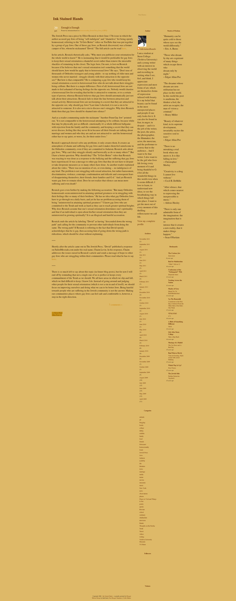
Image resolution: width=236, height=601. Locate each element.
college (141, 428)
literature (142, 466)
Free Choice (172, 368)
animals (141, 417)
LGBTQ (104, 30)
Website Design (96, 598)
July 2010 (142, 319)
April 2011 (143, 271)
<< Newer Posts (57, 313)
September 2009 (144, 372)
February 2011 (144, 281)
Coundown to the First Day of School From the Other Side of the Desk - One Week (176, 305)
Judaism (142, 458)
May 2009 (142, 393)
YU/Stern (142, 544)
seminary (142, 515)
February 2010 (144, 345)
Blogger (129, 596)
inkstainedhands (148, 48)
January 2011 (143, 287)
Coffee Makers (127, 598)
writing (141, 537)
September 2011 (144, 244)
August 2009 (143, 377)
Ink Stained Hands (68, 18)
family (141, 436)
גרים (169, 316)
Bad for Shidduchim (175, 261)
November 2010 (144, 297)
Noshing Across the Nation (175, 281)
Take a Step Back (173, 337)
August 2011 (143, 249)
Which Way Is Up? (175, 365)
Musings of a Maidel (175, 342)
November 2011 (144, 239)
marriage (142, 472)
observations (143, 493)
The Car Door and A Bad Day (174, 346)
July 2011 (142, 255)
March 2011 (143, 276)
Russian (142, 509)
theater (141, 523)
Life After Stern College (173, 333)
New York (142, 488)
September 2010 (144, 308)
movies (141, 480)
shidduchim (143, 517)
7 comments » (115, 304)
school (141, 512)
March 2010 (143, 340)
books (141, 425)
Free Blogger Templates (115, 598)
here (124, 48)
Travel (141, 531)
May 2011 (142, 265)
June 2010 (142, 324)
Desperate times (173, 274)
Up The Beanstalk (174, 299)
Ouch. (170, 326)
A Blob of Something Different (175, 323)
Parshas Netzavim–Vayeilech (174, 377)
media (141, 474)
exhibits (141, 433)
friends (141, 441)
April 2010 (143, 335)
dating (141, 431)
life (140, 463)
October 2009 (143, 367)
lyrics (141, 469)
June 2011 (142, 260)
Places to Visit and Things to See (147, 500)
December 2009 (144, 356)
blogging (142, 422)
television (142, 520)
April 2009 (143, 399)
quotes (141, 507)
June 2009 (142, 388)
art (140, 420)
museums (142, 482)
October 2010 (143, 303)
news (141, 491)
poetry (141, 504)
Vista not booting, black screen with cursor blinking (175, 358)
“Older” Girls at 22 (174, 264)
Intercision (171, 256)
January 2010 (143, 351)
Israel (141, 450)
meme (141, 477)
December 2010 (144, 292)
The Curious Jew (174, 253)
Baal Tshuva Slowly (175, 353)
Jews (99, 30)
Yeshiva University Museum (145, 540)
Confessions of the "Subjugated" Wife (175, 271)
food (140, 439)
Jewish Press (94, 30)
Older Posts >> (56, 315)
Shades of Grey (173, 289)
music (141, 485)
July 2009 (142, 383)
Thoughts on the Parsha (147, 526)
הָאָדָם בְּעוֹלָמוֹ (172, 313)
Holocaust (142, 444)
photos (141, 496)
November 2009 (144, 361)
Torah (141, 528)
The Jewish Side (174, 373)
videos (141, 534)
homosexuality (84, 30)
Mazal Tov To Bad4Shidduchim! (174, 292)
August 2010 (143, 313)
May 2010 (142, 329)
